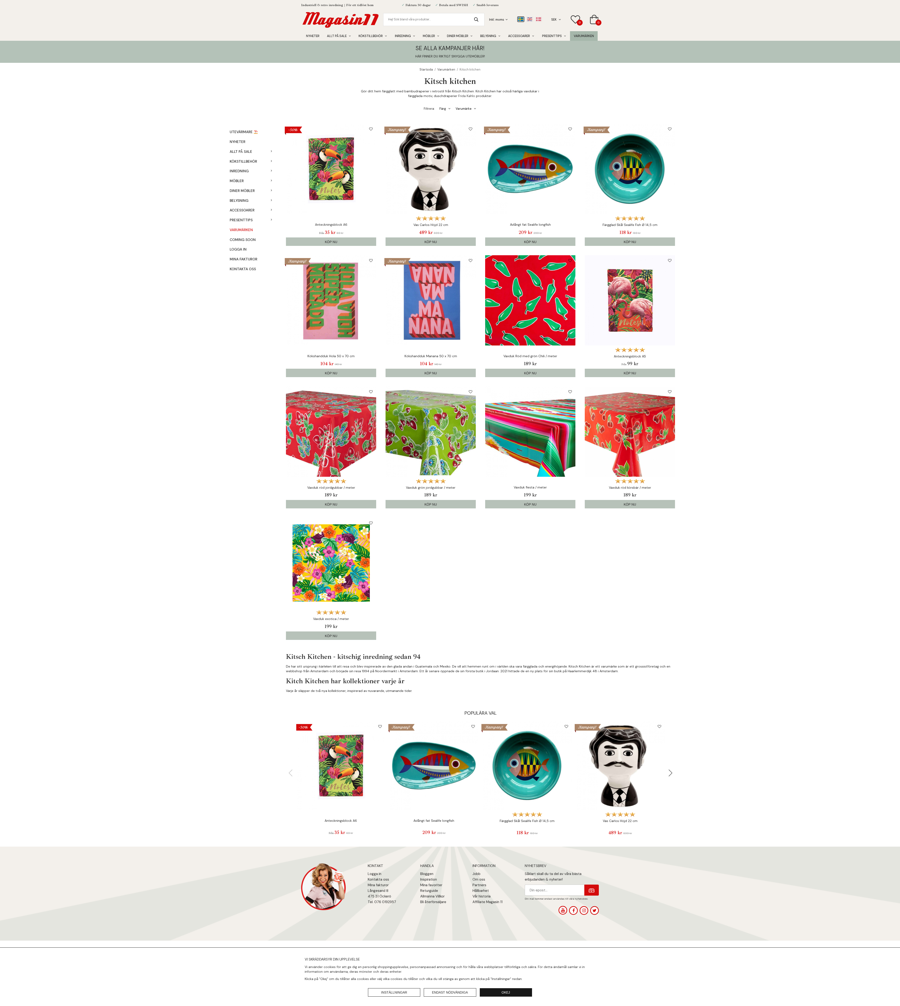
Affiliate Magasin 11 (487, 902)
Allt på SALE (337, 36)
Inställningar (394, 992)
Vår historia (481, 896)
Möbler (429, 36)
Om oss (478, 879)
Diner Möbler (457, 36)
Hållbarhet (480, 890)
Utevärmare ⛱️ (244, 132)
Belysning (488, 36)
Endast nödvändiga (450, 992)
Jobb (476, 873)
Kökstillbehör (371, 36)
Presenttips (552, 36)
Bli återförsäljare (433, 902)
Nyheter (312, 36)
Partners (479, 885)
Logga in (238, 249)
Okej (506, 992)
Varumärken (584, 36)
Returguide (429, 890)
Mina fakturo (377, 885)
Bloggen (426, 873)
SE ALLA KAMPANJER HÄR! (450, 48)
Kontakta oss (243, 269)
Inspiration (428, 879)
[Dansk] (538, 19)
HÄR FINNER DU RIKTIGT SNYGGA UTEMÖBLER (449, 56)
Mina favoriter (431, 885)
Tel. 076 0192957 (382, 902)
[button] (670, 773)
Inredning (403, 36)
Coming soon (243, 239)
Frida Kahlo (466, 96)
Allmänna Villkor (432, 896)
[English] (529, 19)
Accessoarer (519, 36)
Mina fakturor (243, 259)
